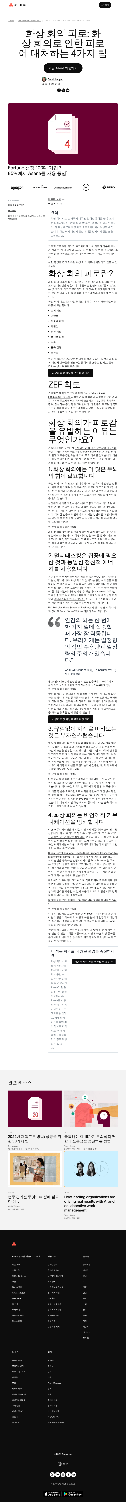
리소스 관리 (17, 1321)
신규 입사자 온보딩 (55, 1287)
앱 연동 (15, 1304)
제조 (85, 1321)
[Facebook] (68, 1474)
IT (84, 1281)
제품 (85, 1287)
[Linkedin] (57, 1474)
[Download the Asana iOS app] (52, 1494)
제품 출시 (51, 1298)
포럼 (14, 1383)
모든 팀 (86, 1338)
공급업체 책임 (53, 1417)
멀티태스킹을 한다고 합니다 (69, 598)
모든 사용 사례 (54, 1327)
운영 (85, 1276)
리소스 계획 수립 (54, 1304)
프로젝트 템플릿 (19, 1400)
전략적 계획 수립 (54, 1310)
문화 (49, 1389)
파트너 (15, 1417)
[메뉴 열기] (115, 5)
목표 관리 (51, 1281)
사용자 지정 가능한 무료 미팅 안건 (71, 373)
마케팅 (86, 1270)
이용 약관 (55, 1483)
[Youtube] (73, 1474)
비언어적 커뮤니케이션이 (95, 829)
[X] (52, 1474)
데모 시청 (53, 203)
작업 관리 (51, 1321)
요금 (14, 1281)
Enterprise (16, 1298)
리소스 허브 (17, 1389)
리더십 (50, 1366)
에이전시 (86, 1332)
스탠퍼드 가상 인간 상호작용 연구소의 (95, 447)
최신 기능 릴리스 (19, 1276)
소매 (85, 1304)
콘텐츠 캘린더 (53, 1270)
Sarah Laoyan (55, 79)
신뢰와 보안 (52, 1406)
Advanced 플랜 (18, 1293)
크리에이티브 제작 (55, 1276)
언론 (49, 1394)
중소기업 (86, 1264)
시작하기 (105, 5)
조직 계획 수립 (54, 1293)
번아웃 (79, 358)
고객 (49, 1372)
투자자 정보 (52, 1400)
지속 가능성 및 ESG (56, 1422)
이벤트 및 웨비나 (19, 1394)
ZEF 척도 (12, 210)
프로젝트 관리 (18, 1315)
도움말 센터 (17, 1360)
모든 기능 (16, 1270)
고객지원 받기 (18, 1366)
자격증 (15, 1377)
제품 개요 (16, 1264)
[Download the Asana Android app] (72, 1494)
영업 (85, 1293)
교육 (85, 1315)
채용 (49, 1377)
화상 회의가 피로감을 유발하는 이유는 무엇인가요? (26, 217)
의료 (85, 1298)
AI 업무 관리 (17, 1310)
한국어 (66, 1464)
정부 (85, 1310)
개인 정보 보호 (54, 1411)
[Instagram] (63, 1474)
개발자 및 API (17, 1411)
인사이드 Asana (54, 1383)
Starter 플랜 (17, 1287)
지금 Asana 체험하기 (63, 68)
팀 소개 (51, 1360)
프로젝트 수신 (53, 1315)
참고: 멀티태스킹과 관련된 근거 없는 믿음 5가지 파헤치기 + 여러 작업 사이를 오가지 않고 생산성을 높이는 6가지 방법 (80, 683)
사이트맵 (16, 1422)
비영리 (86, 1327)
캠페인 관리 (52, 1264)
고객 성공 (16, 1406)
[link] (11, 21)
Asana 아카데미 (18, 1372)
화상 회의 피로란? (16, 205)
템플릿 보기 (54, 199)
